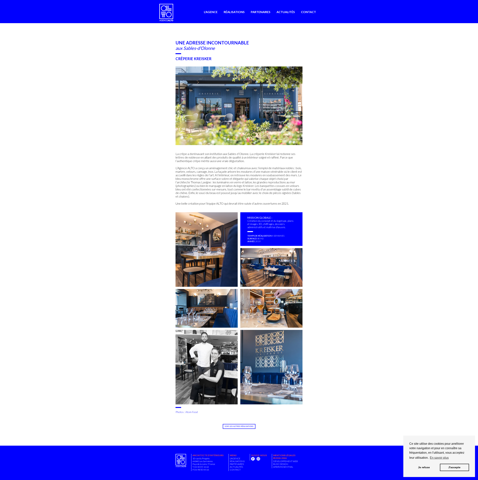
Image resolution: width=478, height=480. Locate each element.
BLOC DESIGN (280, 464)
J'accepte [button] (454, 467)
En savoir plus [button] (439, 457)
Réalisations (234, 12)
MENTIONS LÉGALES (284, 455)
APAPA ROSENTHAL (283, 466)
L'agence (211, 12)
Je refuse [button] (424, 467)
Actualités (286, 12)
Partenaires (260, 12)
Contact (308, 12)
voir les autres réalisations (239, 426)
